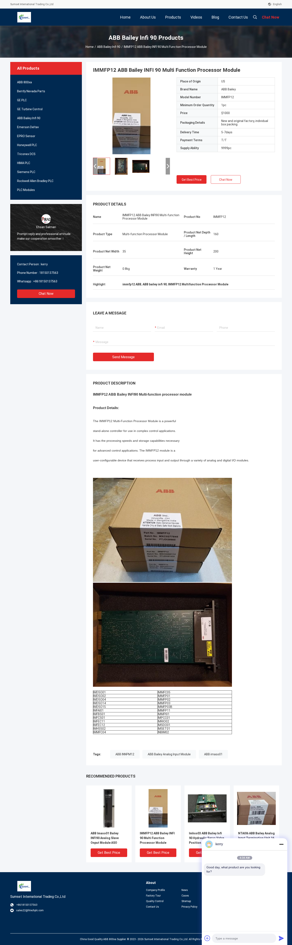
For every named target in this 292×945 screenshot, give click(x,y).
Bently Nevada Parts (31, 91)
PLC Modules (26, 190)
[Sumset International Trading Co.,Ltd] (24, 17)
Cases (185, 895)
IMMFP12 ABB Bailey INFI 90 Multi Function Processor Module (157, 838)
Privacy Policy (189, 906)
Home (90, 46)
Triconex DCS (26, 154)
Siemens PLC (26, 172)
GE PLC (22, 100)
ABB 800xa (24, 82)
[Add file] (207, 938)
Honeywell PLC (27, 145)
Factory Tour (153, 895)
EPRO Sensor (26, 136)
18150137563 (48, 272)
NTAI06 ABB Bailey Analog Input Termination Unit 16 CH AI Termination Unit (256, 838)
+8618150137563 (45, 281)
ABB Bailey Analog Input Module (169, 754)
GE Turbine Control (30, 109)
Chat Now (46, 294)
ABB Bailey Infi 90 (108, 46)
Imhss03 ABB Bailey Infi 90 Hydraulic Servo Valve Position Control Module (206, 838)
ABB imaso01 (213, 754)
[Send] (281, 938)
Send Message (123, 357)
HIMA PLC (23, 163)
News (184, 890)
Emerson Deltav (28, 127)
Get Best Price (192, 179)
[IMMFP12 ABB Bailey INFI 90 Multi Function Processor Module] (131, 115)
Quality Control (155, 901)
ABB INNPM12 (124, 754)
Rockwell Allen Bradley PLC (35, 181)
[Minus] (281, 844)
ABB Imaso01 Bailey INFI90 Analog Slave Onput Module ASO (105, 838)
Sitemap (186, 901)
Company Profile (155, 890)
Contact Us (152, 906)
